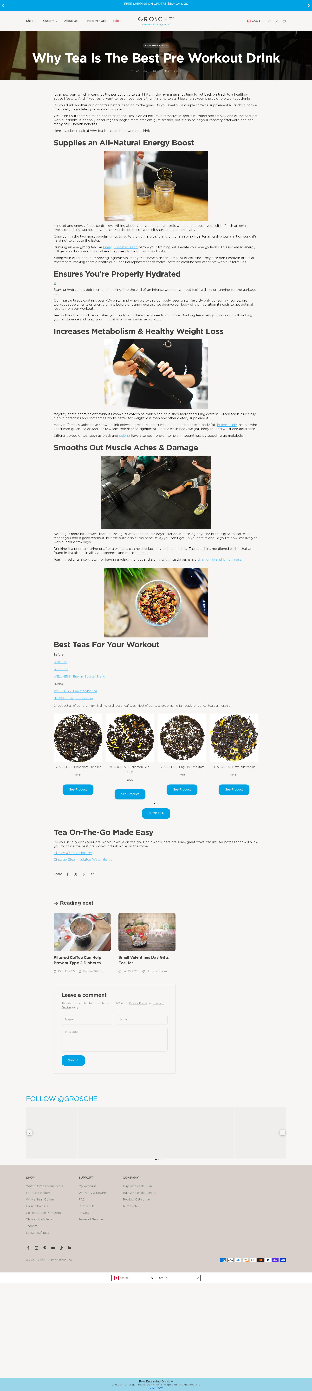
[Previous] (3, 5)
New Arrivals (96, 21)
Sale (116, 21)
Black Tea (60, 662)
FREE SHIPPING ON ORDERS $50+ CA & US (156, 3)
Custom (48, 21)
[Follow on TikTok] (61, 1248)
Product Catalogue (136, 1199)
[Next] (308, 5)
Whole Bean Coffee (40, 1199)
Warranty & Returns (93, 1193)
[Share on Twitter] (75, 874)
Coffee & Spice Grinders (43, 1213)
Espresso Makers (38, 1193)
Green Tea (61, 669)
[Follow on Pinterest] (45, 1248)
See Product (78, 789)
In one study (227, 425)
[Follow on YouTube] (53, 1248)
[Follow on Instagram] (36, 1248)
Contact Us (86, 1206)
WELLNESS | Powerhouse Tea (75, 691)
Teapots (31, 1226)
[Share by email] (92, 874)
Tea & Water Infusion (156, 45)
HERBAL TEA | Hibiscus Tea (73, 698)
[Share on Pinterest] (84, 874)
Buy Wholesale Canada (139, 1193)
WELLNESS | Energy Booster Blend (79, 676)
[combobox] (133, 1278)
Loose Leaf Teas (37, 1232)
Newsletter (131, 1206)
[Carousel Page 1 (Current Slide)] (154, 803)
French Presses (37, 1206)
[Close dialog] (308, 1382)
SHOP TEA (156, 813)
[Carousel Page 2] (157, 803)
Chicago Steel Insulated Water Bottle (83, 859)
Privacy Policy (138, 1003)
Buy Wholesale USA (137, 1186)
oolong (124, 435)
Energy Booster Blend (120, 247)
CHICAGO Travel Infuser (73, 853)
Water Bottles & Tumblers (44, 1186)
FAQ (82, 1199)
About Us (71, 21)
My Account (87, 1186)
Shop (29, 21)
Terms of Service (91, 1219)
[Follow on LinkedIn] (69, 1248)
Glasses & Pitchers (39, 1219)
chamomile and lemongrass (219, 559)
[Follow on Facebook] (28, 1248)
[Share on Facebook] (67, 874)
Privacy (84, 1213)
